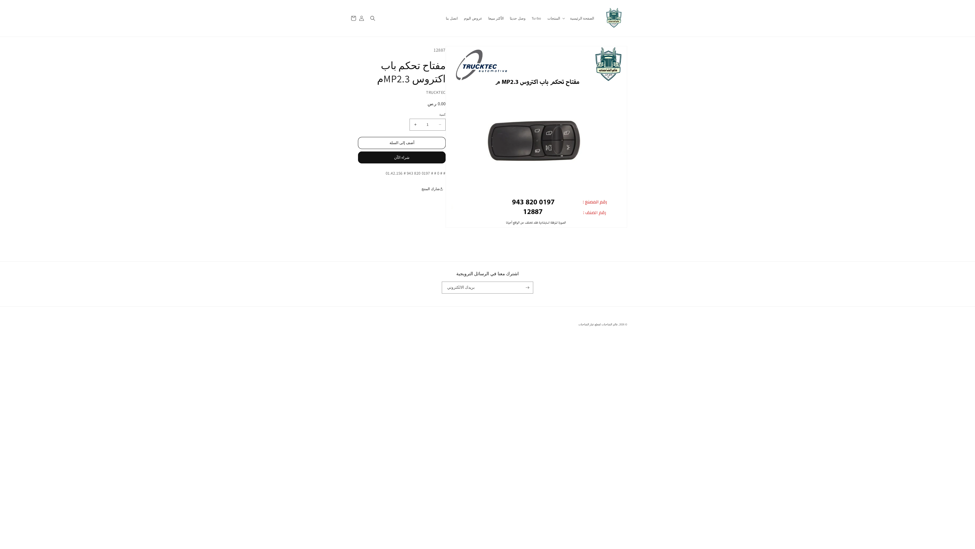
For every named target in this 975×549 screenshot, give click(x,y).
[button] (555, 18)
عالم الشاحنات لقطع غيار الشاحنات (598, 324)
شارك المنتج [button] (430, 189)
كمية (442, 114)
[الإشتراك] (527, 288)
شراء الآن (402, 157)
